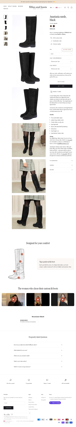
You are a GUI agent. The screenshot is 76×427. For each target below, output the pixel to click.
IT (53, 7)
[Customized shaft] (22, 254)
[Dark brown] (51, 26)
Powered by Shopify (29, 421)
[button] (30, 413)
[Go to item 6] (6, 44)
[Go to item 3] (6, 28)
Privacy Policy (31, 402)
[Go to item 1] (6, 17)
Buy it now (61, 86)
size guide (70, 140)
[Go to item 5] (6, 38)
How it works (12, 6)
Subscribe (8, 407)
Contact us (43, 397)
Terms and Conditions (33, 409)
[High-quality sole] (19, 278)
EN (51, 7)
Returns (29, 400)
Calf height (53, 65)
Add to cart (61, 81)
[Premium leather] (20, 261)
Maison (6, 8)
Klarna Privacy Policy (32, 404)
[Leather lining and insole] (14, 271)
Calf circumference (55, 58)
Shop (5, 6)
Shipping (30, 397)
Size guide (68, 49)
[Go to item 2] (6, 22)
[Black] (54, 26)
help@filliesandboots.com (63, 143)
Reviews (20, 6)
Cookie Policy (31, 407)
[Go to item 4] (6, 33)
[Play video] (13, 299)
